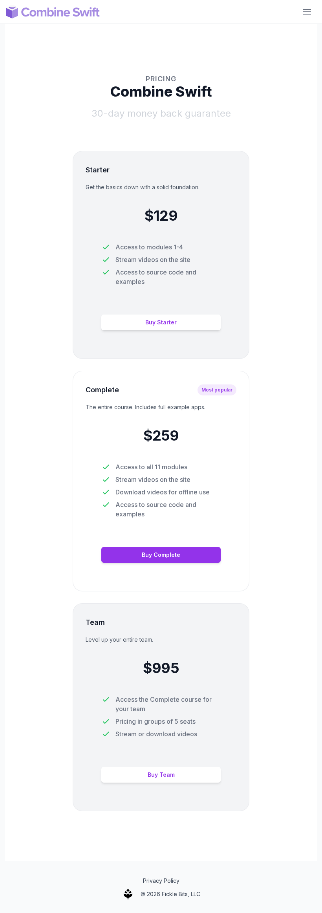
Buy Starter (161, 322)
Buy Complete (161, 554)
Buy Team (161, 774)
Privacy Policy (161, 880)
